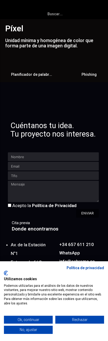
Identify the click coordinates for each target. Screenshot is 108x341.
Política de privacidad (85, 268)
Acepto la (44, 205)
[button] (101, 7)
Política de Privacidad (54, 205)
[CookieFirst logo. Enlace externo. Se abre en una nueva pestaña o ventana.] (6, 273)
